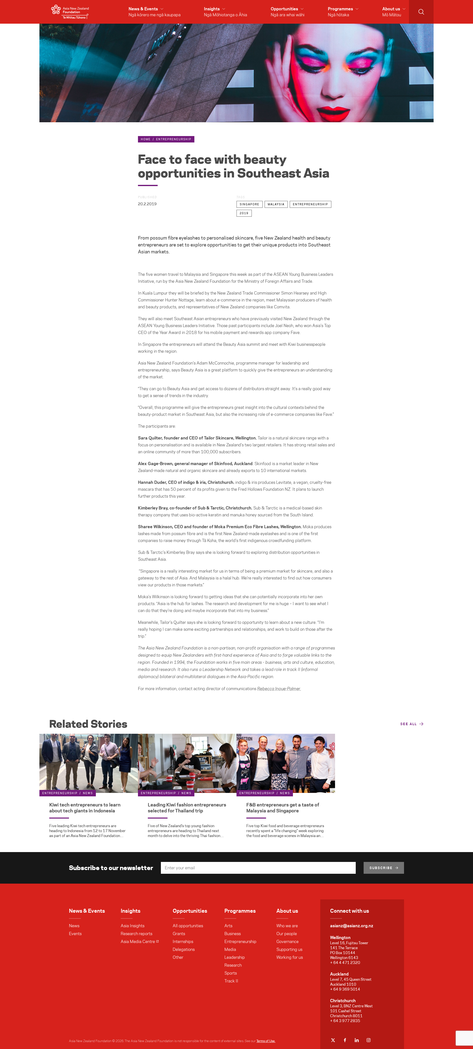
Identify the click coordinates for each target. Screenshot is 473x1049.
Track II (231, 981)
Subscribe (381, 868)
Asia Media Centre (138, 941)
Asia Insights (132, 926)
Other (178, 957)
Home (146, 139)
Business (232, 934)
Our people (286, 934)
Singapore (249, 204)
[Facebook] (345, 1040)
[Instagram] (369, 1040)
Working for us (289, 957)
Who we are (287, 926)
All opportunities (188, 926)
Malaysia (276, 204)
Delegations (184, 949)
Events (75, 934)
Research (233, 965)
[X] (333, 1040)
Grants (179, 934)
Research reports (136, 934)
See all (408, 724)
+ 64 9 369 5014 (345, 989)
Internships (183, 941)
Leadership (234, 957)
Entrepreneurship (173, 139)
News (74, 926)
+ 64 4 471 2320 (345, 962)
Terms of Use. (265, 1041)
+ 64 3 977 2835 (345, 1020)
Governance (287, 941)
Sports (230, 973)
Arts (228, 926)
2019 (244, 213)
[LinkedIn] (357, 1040)
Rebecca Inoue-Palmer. (279, 689)
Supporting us (289, 949)
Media (230, 949)
